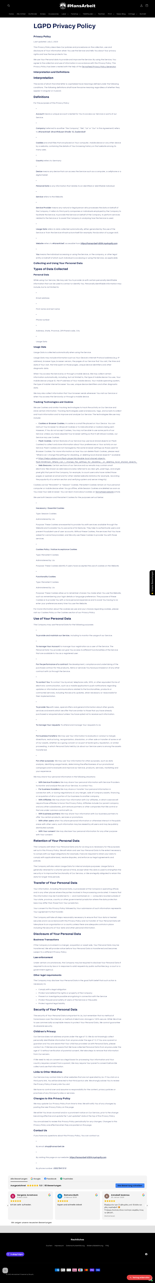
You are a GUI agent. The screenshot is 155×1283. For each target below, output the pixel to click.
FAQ (107, 1246)
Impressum (59, 1246)
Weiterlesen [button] (109, 1216)
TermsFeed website (104, 492)
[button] (8, 5)
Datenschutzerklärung (75, 1246)
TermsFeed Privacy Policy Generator (99, 67)
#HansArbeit (16, 1274)
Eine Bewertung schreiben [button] (130, 1185)
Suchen (49, 1246)
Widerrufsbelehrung (95, 1246)
